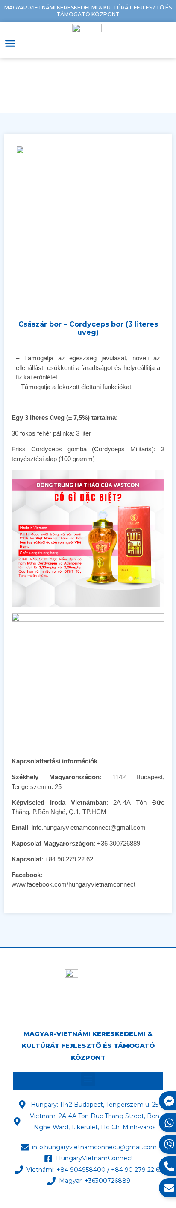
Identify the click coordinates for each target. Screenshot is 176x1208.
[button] (10, 43)
